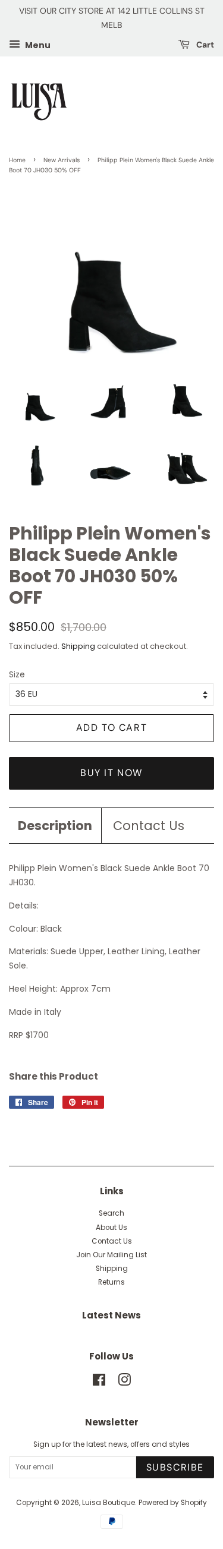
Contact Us (148, 825)
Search (111, 1213)
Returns (111, 1282)
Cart (204, 44)
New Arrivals (61, 160)
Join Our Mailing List (111, 1255)
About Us (111, 1227)
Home (17, 160)
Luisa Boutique (108, 1502)
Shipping (78, 646)
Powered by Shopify (173, 1502)
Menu (37, 45)
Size (17, 674)
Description (55, 825)
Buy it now (111, 772)
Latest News (111, 1315)
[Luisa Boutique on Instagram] (124, 1382)
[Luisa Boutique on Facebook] (99, 1382)
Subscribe (175, 1467)
